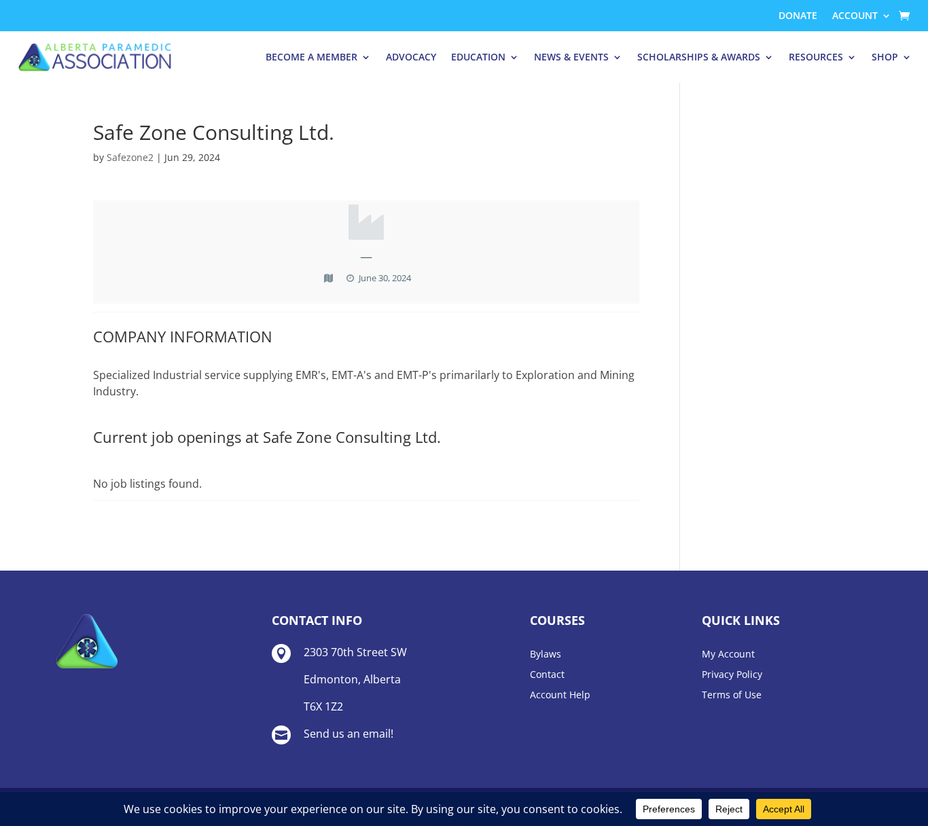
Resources (816, 56)
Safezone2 (130, 157)
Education (478, 56)
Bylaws (545, 654)
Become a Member (311, 56)
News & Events (571, 56)
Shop (885, 56)
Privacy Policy (732, 675)
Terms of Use (732, 695)
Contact (547, 675)
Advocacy (411, 56)
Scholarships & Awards (698, 56)
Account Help (560, 695)
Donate (798, 16)
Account (855, 16)
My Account (728, 654)
